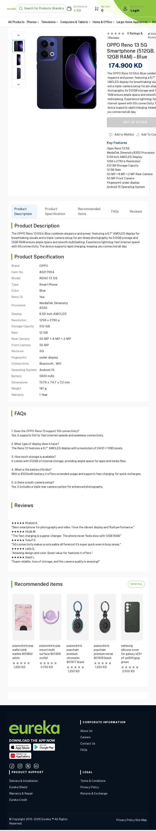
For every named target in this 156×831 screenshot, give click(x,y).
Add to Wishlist (124, 134)
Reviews (136, 211)
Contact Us (87, 743)
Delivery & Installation (23, 780)
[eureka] (11, 8)
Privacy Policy (89, 787)
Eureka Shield (18, 787)
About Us (86, 731)
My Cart (105, 6)
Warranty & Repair (21, 793)
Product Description (23, 211)
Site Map (141, 820)
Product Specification (55, 211)
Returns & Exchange (93, 793)
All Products (16, 22)
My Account (138, 6)
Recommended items (89, 211)
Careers (85, 737)
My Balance (80, 6)
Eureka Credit (18, 799)
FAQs (115, 211)
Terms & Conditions (93, 780)
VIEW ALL (136, 584)
